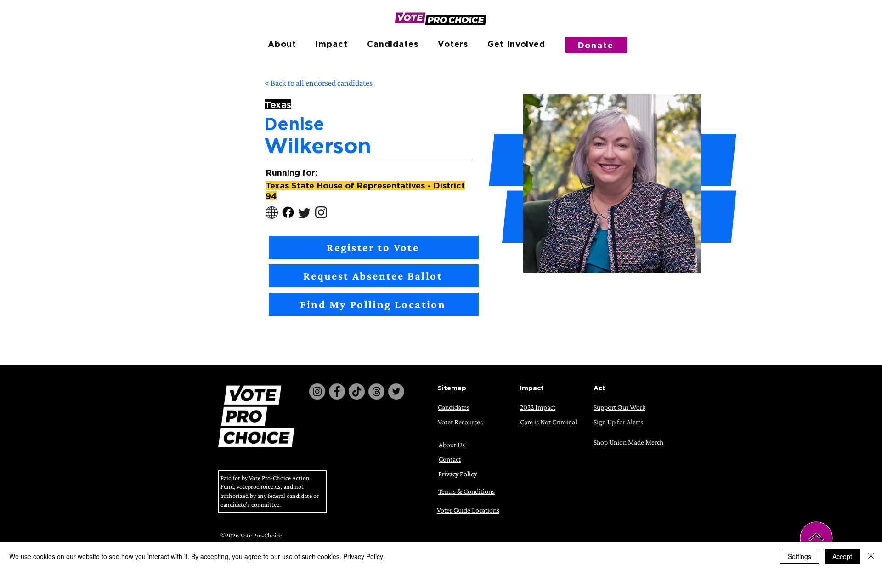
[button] (282, 43)
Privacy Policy (363, 556)
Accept (842, 556)
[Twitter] (396, 391)
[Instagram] (317, 391)
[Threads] (376, 391)
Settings (799, 556)
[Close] (870, 556)
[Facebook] (337, 391)
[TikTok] (357, 391)
